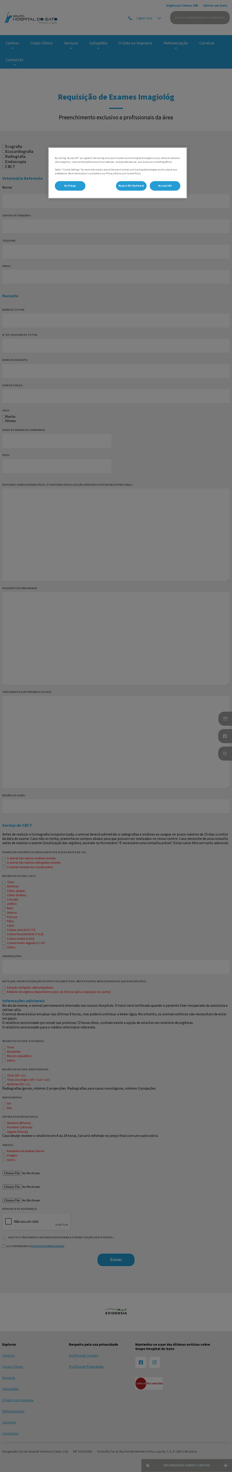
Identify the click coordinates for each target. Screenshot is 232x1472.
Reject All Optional (131, 185)
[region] (117, 173)
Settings (70, 185)
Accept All (165, 185)
